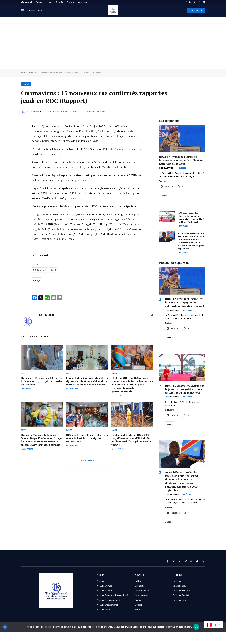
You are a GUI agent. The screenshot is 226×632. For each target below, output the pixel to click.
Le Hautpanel (36, 112)
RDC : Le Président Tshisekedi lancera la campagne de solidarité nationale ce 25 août (181, 160)
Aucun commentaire (96, 112)
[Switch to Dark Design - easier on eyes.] (199, 2)
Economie (82, 2)
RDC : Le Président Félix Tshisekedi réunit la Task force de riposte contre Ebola (87, 438)
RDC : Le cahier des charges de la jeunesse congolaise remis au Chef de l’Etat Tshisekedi (191, 217)
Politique (39, 2)
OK (196, 627)
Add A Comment (87, 461)
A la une (70, 2)
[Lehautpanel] (113, 10)
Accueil (24, 73)
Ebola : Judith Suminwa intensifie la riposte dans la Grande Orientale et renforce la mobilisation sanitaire (87, 381)
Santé (25, 84)
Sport (49, 2)
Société (59, 2)
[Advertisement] (113, 46)
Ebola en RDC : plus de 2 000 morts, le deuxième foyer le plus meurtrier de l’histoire (41, 381)
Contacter (196, 10)
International (26, 2)
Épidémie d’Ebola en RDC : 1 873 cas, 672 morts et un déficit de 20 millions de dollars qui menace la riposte (131, 439)
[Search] (204, 2)
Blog (31, 73)
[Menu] (22, 10)
